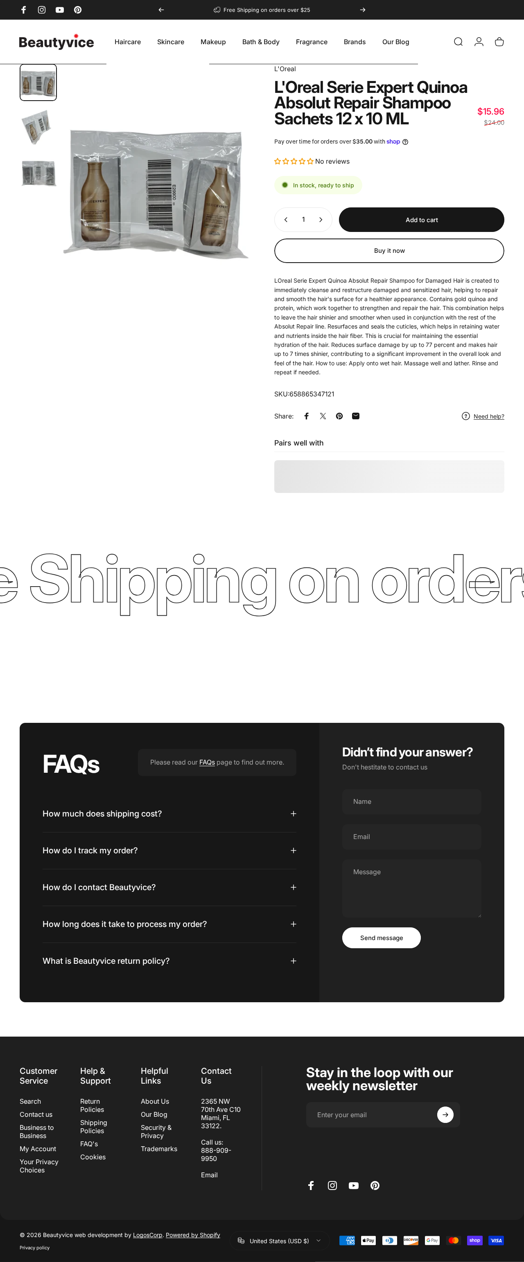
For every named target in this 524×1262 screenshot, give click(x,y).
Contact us (36, 1114)
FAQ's (89, 1144)
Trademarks (159, 1149)
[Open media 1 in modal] (156, 188)
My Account (38, 1149)
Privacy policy (35, 1247)
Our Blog (154, 1114)
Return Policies (92, 1105)
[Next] (363, 10)
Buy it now (389, 250)
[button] (294, 161)
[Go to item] (38, 82)
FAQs (207, 762)
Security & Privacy (156, 1131)
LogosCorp (148, 1234)
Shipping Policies (93, 1126)
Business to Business (37, 1131)
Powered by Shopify (193, 1234)
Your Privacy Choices (39, 1166)
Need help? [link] (489, 416)
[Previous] (161, 10)
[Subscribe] (445, 1115)
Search (30, 1101)
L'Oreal (285, 69)
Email (209, 1175)
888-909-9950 (216, 1154)
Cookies (93, 1157)
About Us (155, 1101)
